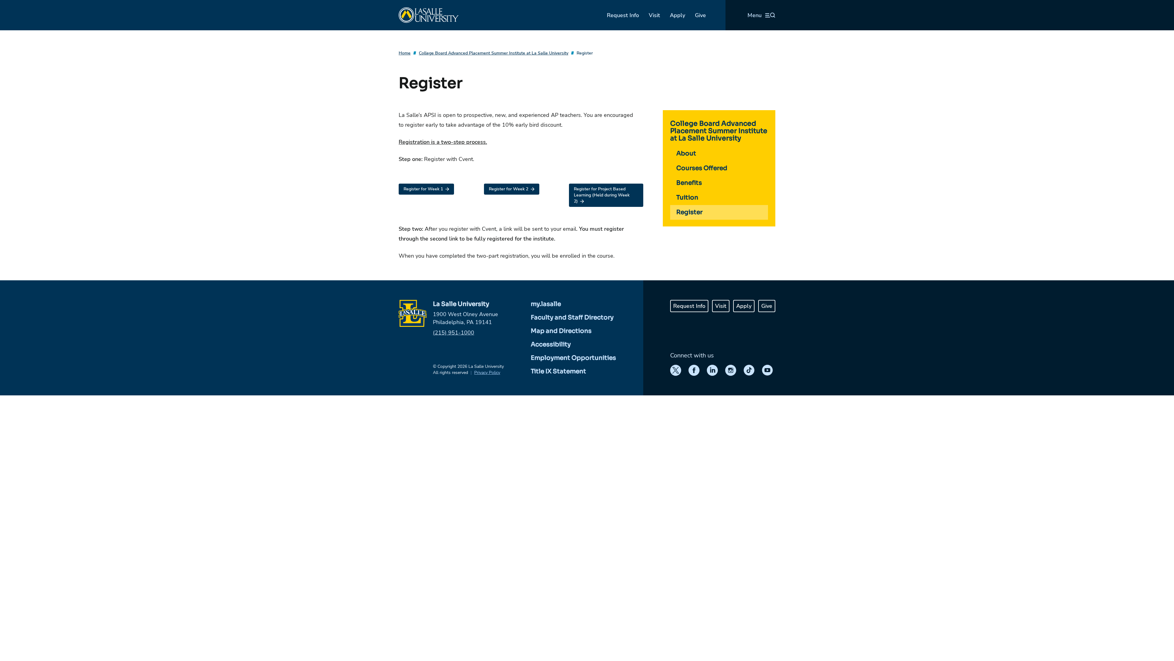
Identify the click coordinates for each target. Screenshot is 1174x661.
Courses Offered (701, 168)
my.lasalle (546, 304)
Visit (654, 15)
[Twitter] (675, 370)
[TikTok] (749, 370)
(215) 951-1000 (453, 332)
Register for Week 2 (508, 189)
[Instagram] (730, 370)
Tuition (687, 197)
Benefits (689, 183)
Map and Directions (561, 331)
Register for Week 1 (423, 189)
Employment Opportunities (573, 358)
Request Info (623, 15)
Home (405, 53)
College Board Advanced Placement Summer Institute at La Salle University (493, 53)
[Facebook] (694, 370)
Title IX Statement (558, 371)
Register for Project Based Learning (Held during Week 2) (601, 195)
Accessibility (551, 344)
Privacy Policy (487, 372)
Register (585, 53)
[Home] (429, 15)
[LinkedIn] (712, 370)
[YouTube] (767, 370)
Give (700, 15)
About (686, 153)
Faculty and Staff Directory (572, 317)
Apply (677, 15)
